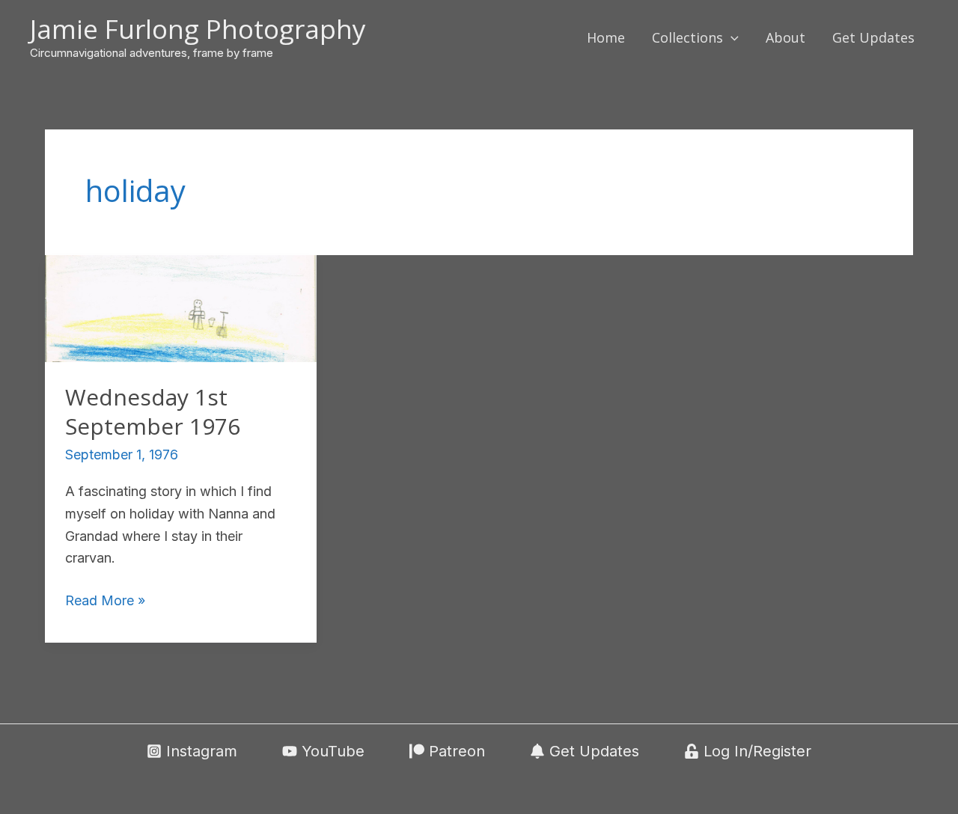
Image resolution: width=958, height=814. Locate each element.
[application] (731, 37)
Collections (687, 37)
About (785, 37)
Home (606, 37)
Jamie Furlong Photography (198, 28)
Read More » (105, 602)
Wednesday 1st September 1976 (152, 411)
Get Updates (873, 37)
